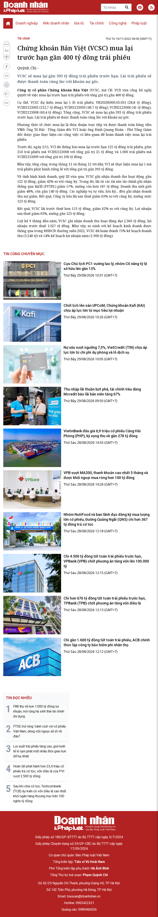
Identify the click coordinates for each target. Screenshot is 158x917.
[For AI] (6, 103)
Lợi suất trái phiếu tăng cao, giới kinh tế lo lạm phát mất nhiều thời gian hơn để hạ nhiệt (39, 751)
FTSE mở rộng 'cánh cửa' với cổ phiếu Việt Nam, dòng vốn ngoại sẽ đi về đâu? (39, 731)
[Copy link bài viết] (7, 76)
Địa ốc (79, 23)
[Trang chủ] (84, 823)
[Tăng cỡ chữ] (7, 57)
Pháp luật (139, 23)
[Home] (8, 23)
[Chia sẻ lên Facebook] (6, 66)
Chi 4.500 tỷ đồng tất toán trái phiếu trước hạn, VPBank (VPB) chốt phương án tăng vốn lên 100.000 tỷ (106, 561)
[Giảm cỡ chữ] (7, 44)
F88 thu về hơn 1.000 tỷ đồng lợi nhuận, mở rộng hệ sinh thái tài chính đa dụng (38, 711)
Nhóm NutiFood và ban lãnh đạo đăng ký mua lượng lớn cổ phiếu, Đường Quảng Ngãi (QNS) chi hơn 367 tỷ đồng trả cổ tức (107, 519)
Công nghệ (118, 23)
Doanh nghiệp (27, 23)
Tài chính (96, 23)
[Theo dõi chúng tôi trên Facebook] (140, 7)
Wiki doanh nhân (56, 23)
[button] (151, 7)
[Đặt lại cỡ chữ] (7, 51)
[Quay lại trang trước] (7, 94)
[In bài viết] (7, 85)
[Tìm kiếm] (126, 7)
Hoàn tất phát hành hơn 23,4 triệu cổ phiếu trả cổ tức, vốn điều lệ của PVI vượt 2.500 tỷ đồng (38, 771)
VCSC (95, 90)
